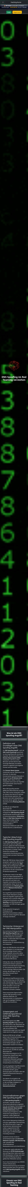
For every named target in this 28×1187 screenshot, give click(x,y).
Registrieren (17, 12)
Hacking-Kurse (16, 2)
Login (9, 12)
